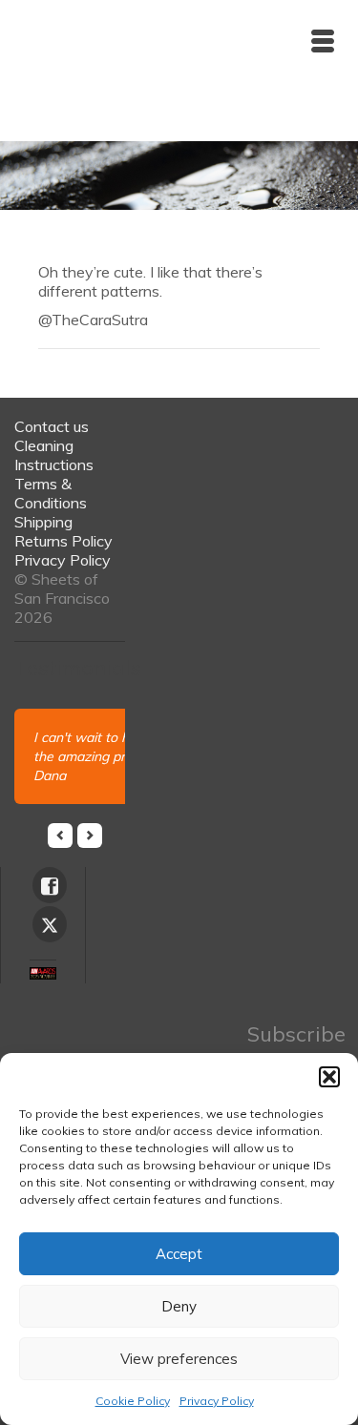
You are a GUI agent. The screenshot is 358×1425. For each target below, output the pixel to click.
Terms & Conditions (50, 493)
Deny (179, 1306)
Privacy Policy (216, 1401)
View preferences (179, 1359)
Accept (179, 1254)
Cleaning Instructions (54, 455)
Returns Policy (63, 540)
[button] (329, 1076)
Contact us (51, 426)
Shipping (43, 521)
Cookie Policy (132, 1401)
